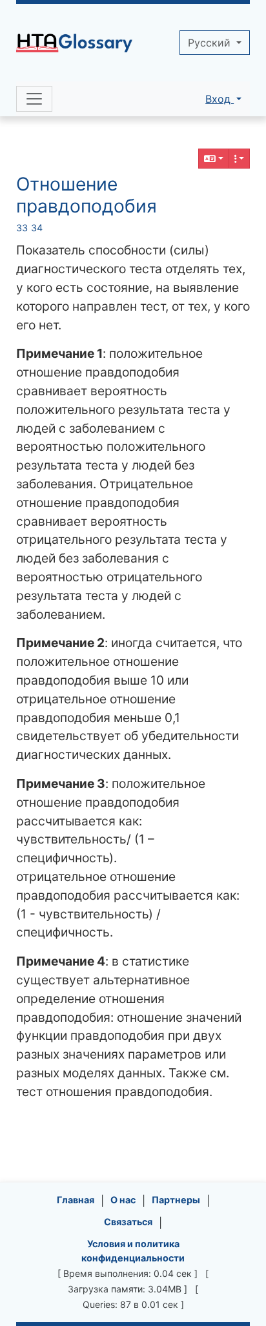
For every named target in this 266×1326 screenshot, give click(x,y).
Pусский (211, 42)
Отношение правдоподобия (86, 195)
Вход (219, 98)
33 (22, 227)
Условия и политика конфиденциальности (133, 1250)
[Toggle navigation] (34, 99)
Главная (75, 1199)
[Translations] (213, 159)
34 (37, 227)
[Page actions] (240, 159)
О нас (123, 1199)
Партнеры (176, 1199)
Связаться (128, 1221)
